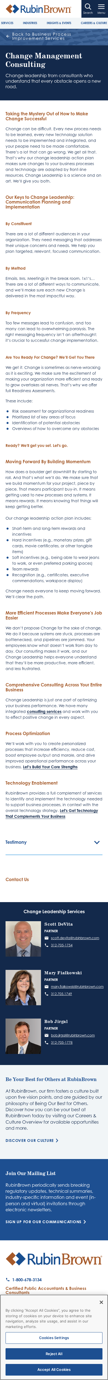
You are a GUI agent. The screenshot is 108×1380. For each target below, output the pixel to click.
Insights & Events (59, 23)
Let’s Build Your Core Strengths (50, 766)
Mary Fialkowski (63, 973)
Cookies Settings (54, 1337)
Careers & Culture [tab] (94, 23)
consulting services (44, 711)
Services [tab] (7, 23)
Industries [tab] (30, 23)
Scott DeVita (58, 924)
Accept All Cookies (54, 1369)
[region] (54, 1337)
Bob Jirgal (56, 1022)
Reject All (54, 1354)
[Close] (101, 1302)
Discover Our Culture (30, 1140)
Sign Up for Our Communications (43, 1222)
